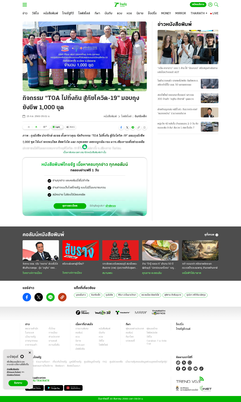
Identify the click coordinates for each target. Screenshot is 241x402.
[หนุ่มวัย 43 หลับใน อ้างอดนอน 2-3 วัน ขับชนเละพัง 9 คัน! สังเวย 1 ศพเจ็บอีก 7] (209, 127)
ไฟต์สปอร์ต (152, 333)
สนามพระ (107, 273)
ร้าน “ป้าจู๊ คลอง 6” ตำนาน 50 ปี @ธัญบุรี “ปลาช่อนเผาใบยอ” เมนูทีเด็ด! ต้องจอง (158, 266)
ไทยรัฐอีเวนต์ (183, 329)
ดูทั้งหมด (209, 234)
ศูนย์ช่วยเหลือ (116, 362)
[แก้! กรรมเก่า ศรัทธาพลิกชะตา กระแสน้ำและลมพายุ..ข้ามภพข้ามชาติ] (200, 250)
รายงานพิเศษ (82, 328)
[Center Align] (30, 352)
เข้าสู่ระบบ (111, 206)
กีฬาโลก (130, 337)
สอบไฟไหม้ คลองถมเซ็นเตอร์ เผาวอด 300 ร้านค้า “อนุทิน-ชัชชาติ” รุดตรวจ (176, 97)
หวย (101, 337)
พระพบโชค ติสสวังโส (150, 295)
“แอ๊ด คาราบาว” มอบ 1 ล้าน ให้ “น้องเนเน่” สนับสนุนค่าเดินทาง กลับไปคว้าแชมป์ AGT (188, 70)
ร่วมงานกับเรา (43, 362)
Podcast (80, 345)
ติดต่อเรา (59, 366)
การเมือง (53, 333)
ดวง (78, 337)
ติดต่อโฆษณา (73, 366)
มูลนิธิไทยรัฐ (75, 362)
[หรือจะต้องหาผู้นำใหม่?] (80, 250)
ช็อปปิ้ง (180, 324)
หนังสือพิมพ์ (110, 116)
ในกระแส (29, 333)
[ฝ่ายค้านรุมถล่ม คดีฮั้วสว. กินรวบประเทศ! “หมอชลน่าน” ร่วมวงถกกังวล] (209, 112)
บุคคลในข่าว (81, 295)
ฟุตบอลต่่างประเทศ (135, 328)
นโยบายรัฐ (30, 337)
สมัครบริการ (198, 4)
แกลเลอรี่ (130, 341)
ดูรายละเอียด (70, 205)
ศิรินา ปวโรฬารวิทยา (127, 295)
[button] (121, 127)
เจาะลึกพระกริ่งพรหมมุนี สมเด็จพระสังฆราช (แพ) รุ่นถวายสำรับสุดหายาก (119, 266)
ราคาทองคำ (31, 345)
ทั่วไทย (52, 328)
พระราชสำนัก (31, 328)
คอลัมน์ (79, 333)
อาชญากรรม (31, 341)
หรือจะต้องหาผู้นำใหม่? (73, 264)
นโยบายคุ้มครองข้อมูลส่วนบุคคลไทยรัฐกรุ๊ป (146, 362)
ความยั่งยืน (54, 345)
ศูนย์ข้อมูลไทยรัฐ (92, 362)
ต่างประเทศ (54, 337)
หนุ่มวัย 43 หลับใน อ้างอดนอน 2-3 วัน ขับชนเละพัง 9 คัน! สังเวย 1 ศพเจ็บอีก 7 (178, 125)
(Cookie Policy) (13, 375)
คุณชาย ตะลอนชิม (152, 273)
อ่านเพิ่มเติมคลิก (14, 370)
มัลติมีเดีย (80, 349)
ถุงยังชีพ (109, 295)
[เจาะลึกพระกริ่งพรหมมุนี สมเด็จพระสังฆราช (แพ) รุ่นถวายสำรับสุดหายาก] (120, 250)
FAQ (105, 362)
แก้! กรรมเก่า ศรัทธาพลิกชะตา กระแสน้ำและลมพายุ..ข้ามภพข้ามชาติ (200, 266)
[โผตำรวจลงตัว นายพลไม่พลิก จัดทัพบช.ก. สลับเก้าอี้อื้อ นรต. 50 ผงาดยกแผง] (209, 84)
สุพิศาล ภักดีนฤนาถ (172, 295)
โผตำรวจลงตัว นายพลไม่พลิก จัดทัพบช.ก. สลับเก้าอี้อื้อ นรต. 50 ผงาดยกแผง (178, 82)
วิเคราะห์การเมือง (32, 273)
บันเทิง (102, 333)
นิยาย (78, 341)
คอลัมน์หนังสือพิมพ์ (43, 235)
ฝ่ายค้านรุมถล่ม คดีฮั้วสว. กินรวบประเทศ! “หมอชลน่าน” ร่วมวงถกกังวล (177, 111)
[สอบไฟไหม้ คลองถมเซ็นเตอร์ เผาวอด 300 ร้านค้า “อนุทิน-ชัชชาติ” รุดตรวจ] (209, 98)
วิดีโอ (101, 341)
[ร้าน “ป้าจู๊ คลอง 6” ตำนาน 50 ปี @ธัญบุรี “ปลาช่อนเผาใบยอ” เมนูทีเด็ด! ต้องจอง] (160, 250)
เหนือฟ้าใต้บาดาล (191, 273)
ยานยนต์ (53, 341)
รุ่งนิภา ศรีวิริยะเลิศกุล (196, 295)
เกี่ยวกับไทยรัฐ (60, 362)
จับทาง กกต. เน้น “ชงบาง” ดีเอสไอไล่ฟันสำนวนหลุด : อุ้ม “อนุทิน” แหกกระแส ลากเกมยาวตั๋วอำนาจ (40, 266)
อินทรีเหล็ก (95, 295)
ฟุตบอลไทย (152, 328)
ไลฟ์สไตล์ (126, 116)
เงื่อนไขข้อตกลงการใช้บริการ (39, 366)
